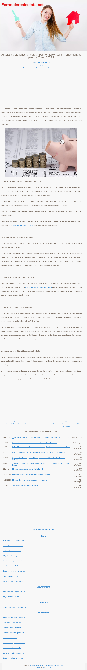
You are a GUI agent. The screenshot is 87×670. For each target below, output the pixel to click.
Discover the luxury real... (12, 648)
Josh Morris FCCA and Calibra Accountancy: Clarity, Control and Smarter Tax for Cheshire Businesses (41, 438)
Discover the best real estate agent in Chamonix (66, 425)
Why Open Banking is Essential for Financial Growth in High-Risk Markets (38, 452)
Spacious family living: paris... (13, 561)
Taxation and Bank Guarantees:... (15, 566)
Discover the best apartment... (13, 658)
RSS (61, 665)
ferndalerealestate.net (42, 62)
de (43, 667)
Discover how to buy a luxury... (14, 571)
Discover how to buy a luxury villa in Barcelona (28, 469)
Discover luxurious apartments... (14, 633)
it (48, 667)
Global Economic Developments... (15, 607)
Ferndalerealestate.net (36, 665)
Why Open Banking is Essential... (15, 556)
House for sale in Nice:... (11, 576)
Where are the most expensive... (14, 617)
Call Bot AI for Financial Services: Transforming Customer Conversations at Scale (41, 447)
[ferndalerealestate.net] (43, 25)
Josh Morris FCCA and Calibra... (14, 541)
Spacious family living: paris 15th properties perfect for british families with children (38, 458)
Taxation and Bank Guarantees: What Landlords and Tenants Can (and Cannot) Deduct (40, 464)
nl (50, 667)
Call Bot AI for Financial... (12, 551)
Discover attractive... (10, 638)
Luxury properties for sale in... (13, 653)
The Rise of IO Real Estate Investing (15, 424)
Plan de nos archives (52, 665)
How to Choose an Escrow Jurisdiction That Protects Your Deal (34, 443)
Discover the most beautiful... (13, 628)
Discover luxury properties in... (14, 643)
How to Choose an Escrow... (13, 546)
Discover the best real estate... (14, 581)
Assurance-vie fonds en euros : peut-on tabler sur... (41, 68)
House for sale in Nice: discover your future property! (31, 474)
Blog (41, 65)
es (46, 667)
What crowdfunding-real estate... (14, 592)
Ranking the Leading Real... (13, 622)
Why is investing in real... (12, 597)
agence (38, 667)
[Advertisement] (41, 86)
